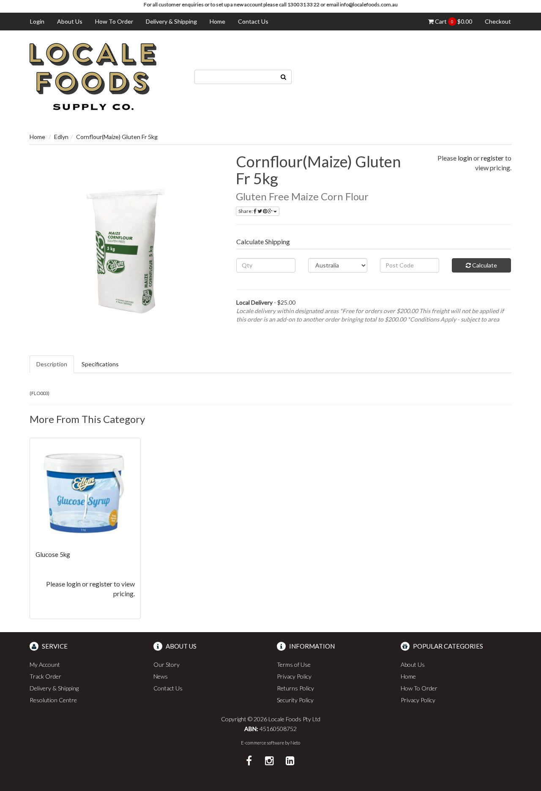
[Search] (284, 77)
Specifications (100, 364)
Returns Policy (295, 688)
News (160, 676)
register (492, 158)
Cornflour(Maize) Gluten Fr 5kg (117, 136)
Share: (246, 211)
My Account (45, 664)
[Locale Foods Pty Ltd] (93, 75)
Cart (453, 21)
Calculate (484, 265)
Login (37, 21)
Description (51, 364)
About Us (69, 21)
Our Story (166, 664)
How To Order (114, 21)
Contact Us (253, 21)
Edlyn (61, 136)
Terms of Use (294, 664)
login (465, 158)
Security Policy (295, 700)
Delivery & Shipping (171, 21)
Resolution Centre (53, 700)
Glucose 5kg (53, 554)
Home (217, 21)
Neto (295, 742)
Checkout (498, 21)
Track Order (45, 676)
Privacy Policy (294, 676)
